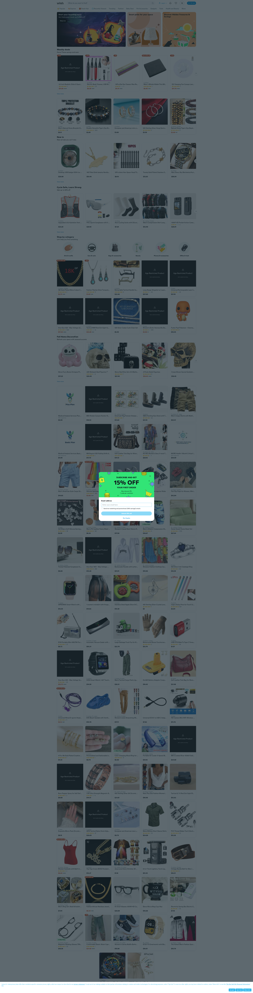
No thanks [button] (126, 518)
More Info (247, 990)
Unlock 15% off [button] (126, 513)
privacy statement (79, 984)
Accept (232, 990)
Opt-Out (239, 990)
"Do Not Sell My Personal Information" (238, 984)
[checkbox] (102, 508)
